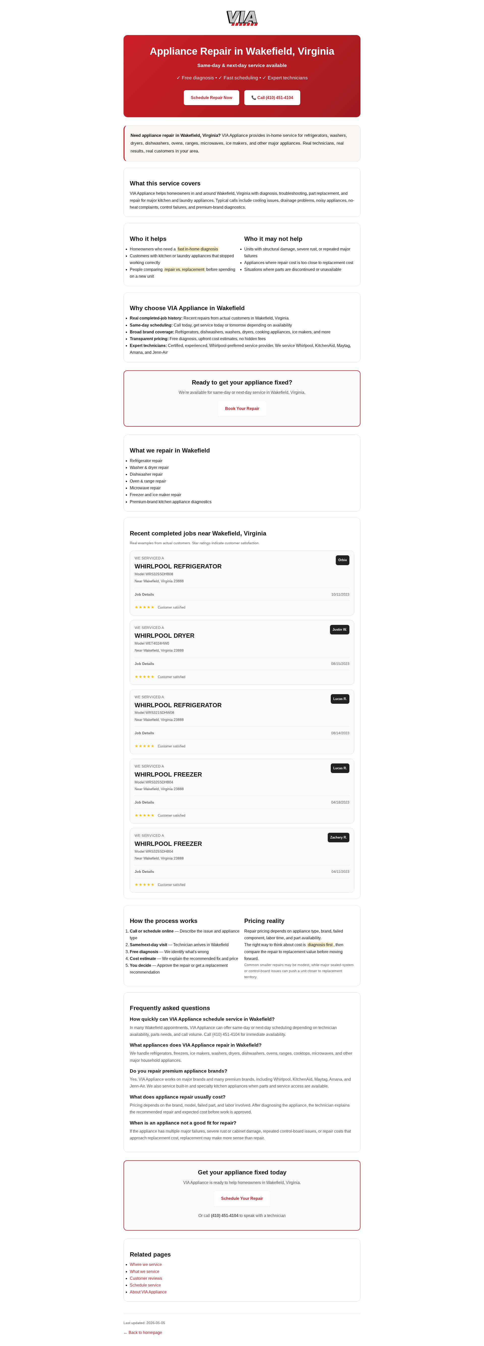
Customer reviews (146, 1278)
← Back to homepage (143, 1332)
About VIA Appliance (148, 1292)
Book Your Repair (242, 408)
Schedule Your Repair (242, 1198)
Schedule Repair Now (211, 97)
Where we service (146, 1264)
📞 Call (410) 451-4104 (272, 97)
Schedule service (145, 1285)
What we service (144, 1271)
